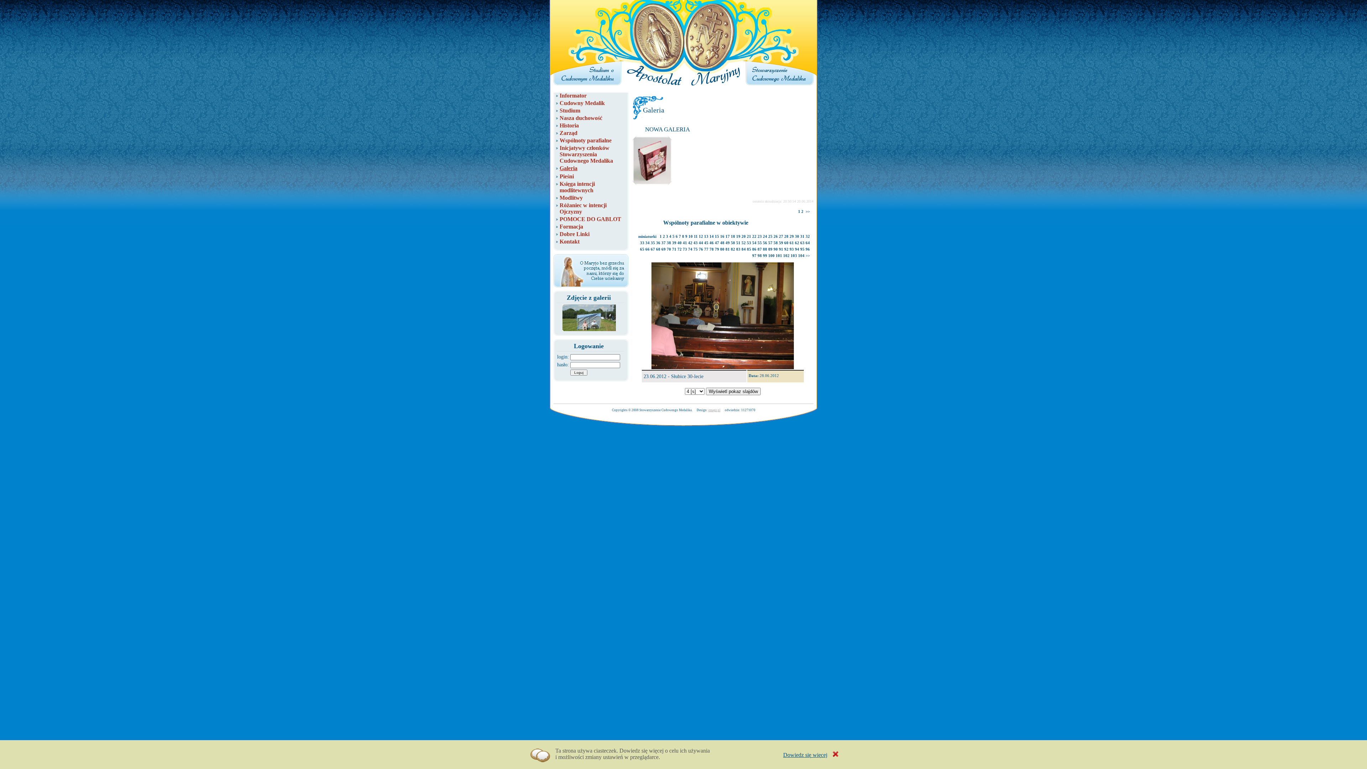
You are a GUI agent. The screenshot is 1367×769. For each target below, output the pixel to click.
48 (722, 243)
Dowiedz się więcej (805, 755)
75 (695, 249)
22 (754, 236)
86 (754, 249)
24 (765, 236)
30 (797, 236)
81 (728, 249)
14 (711, 236)
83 (738, 249)
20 (744, 236)
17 (728, 236)
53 (749, 243)
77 (706, 249)
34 (647, 243)
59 (781, 243)
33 (642, 243)
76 (701, 249)
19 (738, 236)
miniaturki (647, 236)
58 (776, 243)
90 (776, 249)
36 (658, 243)
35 (653, 243)
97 (754, 255)
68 (658, 249)
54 (754, 243)
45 (706, 243)
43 (695, 243)
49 (728, 243)
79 (717, 249)
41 (685, 243)
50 (733, 243)
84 (744, 249)
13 (706, 236)
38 (669, 243)
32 (808, 236)
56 (765, 243)
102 (786, 255)
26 (776, 236)
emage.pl (714, 410)
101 (779, 255)
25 (770, 236)
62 (797, 243)
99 (765, 255)
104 (801, 255)
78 (711, 249)
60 (786, 243)
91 (781, 249)
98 (760, 255)
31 (802, 236)
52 (744, 243)
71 (674, 249)
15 (717, 236)
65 (642, 249)
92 (786, 249)
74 (690, 249)
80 (722, 249)
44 (701, 243)
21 (749, 236)
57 (770, 243)
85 (749, 249)
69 (663, 249)
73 (685, 249)
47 (717, 243)
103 (794, 255)
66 (647, 249)
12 (701, 236)
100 (771, 255)
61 (792, 243)
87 (760, 249)
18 (733, 236)
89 (770, 249)
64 (808, 243)
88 (765, 249)
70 (669, 249)
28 (786, 236)
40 (679, 243)
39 (674, 243)
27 (781, 236)
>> (808, 211)
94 (797, 249)
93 (792, 249)
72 (679, 249)
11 (696, 236)
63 (802, 243)
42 (690, 243)
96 (808, 249)
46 (711, 243)
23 (760, 236)
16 (722, 236)
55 (760, 243)
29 (792, 236)
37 (663, 243)
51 (738, 243)
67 (653, 249)
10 (690, 236)
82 (733, 249)
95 (802, 249)
